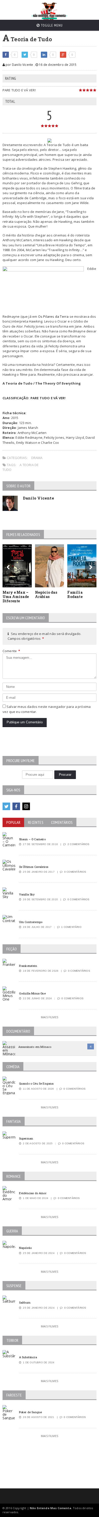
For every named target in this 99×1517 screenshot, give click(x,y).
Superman (26, 1138)
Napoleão (25, 1248)
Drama (37, 457)
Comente (11, 651)
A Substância (28, 1357)
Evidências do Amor (32, 1193)
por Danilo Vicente (19, 65)
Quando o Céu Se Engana (36, 1083)
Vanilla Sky (27, 894)
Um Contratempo (30, 922)
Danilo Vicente (38, 498)
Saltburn (24, 1302)
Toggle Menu (51, 25)
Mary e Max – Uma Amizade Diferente (16, 596)
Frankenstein (28, 966)
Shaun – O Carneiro (32, 839)
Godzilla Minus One (32, 993)
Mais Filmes (49, 1017)
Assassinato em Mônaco (34, 1047)
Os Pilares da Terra (53, 316)
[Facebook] (16, 806)
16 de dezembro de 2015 (57, 65)
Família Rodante (74, 594)
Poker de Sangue (30, 1412)
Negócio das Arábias (46, 594)
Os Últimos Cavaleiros (33, 867)
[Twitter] (6, 806)
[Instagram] (26, 806)
